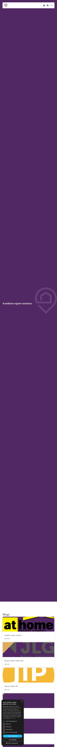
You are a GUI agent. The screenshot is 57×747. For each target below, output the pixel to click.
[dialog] (12, 723)
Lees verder (13, 718)
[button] (12, 743)
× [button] (22, 701)
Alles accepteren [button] (12, 736)
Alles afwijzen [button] (12, 739)
